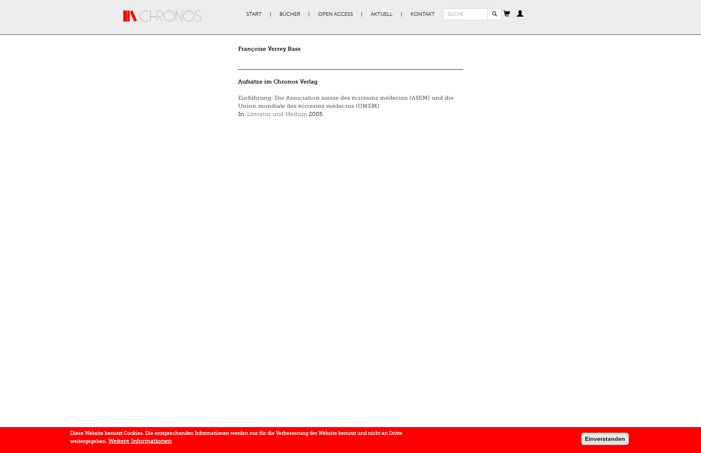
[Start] (162, 16)
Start (254, 14)
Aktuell (382, 14)
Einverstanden (605, 439)
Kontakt (423, 14)
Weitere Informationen (140, 441)
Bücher (290, 14)
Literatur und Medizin (277, 114)
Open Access (335, 14)
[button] (506, 14)
